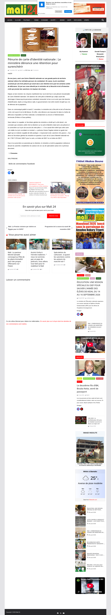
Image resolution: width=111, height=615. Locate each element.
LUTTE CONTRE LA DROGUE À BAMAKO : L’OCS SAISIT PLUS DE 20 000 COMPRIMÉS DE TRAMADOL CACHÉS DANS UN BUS (95, 520)
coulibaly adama (90, 298)
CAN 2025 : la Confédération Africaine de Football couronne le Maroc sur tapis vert (95, 421)
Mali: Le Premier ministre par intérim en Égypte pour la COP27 (22, 228)
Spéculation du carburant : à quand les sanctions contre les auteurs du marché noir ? (62, 257)
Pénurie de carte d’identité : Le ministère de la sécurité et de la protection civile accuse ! (16, 195)
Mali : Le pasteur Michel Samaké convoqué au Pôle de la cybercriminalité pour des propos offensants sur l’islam (16, 259)
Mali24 (21, 70)
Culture (88, 275)
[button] (30, 20)
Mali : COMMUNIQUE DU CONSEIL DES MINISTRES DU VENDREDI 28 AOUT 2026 (95, 326)
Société (53, 20)
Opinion (92, 278)
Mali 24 (18, 612)
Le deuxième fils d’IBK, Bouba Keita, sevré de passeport (88, 388)
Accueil (9, 20)
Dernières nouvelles (13, 55)
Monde (62, 20)
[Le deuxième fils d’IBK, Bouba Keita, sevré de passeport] (90, 368)
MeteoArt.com (93, 499)
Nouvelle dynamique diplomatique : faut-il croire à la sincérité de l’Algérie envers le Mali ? (95, 554)
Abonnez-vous (53, 216)
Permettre (68, 11)
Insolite (80, 381)
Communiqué (81, 275)
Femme (36, 20)
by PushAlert (42, 13)
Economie (44, 20)
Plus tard (58, 11)
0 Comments (36, 70)
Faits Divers (78, 20)
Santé (69, 20)
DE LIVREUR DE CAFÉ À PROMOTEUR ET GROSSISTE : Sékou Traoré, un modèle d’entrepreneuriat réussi (95, 543)
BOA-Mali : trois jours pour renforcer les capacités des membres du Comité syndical (95, 565)
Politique (26, 20)
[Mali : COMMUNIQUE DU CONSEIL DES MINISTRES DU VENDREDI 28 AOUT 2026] (81, 327)
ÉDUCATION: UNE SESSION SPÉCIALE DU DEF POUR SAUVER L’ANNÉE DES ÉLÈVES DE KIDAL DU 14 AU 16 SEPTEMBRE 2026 (90, 288)
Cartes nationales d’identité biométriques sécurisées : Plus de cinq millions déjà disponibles (59, 195)
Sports (86, 20)
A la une (18, 20)
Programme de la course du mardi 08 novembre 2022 (57, 228)
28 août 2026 (92, 512)
